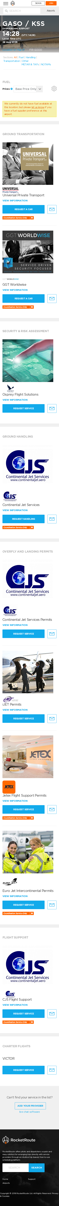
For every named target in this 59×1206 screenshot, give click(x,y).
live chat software (29, 1111)
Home (5, 1179)
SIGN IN (38, 3)
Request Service (23, 408)
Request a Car (24, 209)
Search (36, 1167)
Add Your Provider (30, 1105)
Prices (6, 88)
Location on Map (12, 49)
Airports (51, 10)
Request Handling (23, 519)
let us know (37, 107)
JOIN (51, 3)
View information (15, 200)
